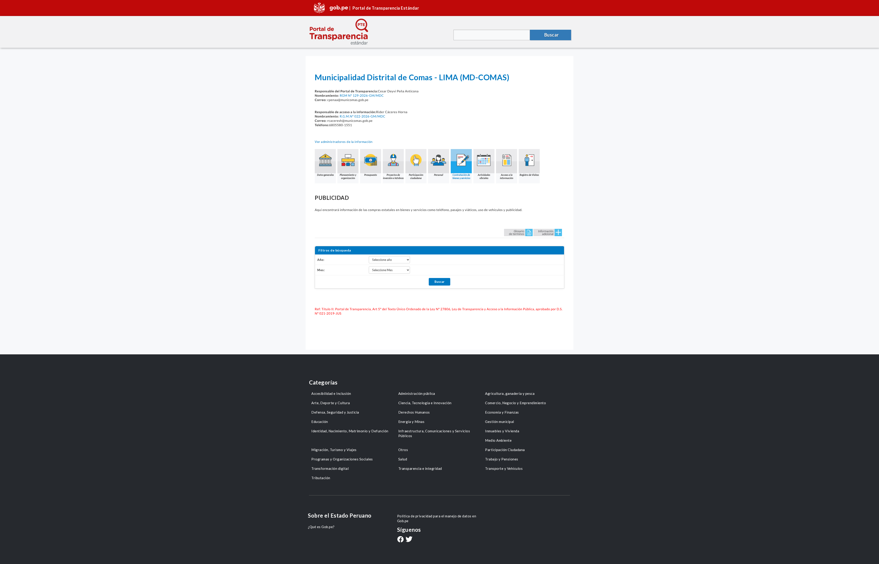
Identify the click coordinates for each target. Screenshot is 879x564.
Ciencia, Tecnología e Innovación (425, 403)
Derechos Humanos (414, 412)
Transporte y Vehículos (504, 468)
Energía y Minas (411, 422)
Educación (319, 422)
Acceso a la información (506, 176)
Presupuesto (370, 174)
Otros (403, 450)
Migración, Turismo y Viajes (334, 450)
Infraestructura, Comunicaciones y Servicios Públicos (434, 433)
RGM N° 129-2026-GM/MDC (362, 95)
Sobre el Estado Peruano (340, 515)
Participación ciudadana (416, 176)
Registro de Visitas (529, 174)
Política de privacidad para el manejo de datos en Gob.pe (436, 518)
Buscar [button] (551, 34)
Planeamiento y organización (348, 176)
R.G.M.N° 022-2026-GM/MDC (362, 116)
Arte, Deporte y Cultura (330, 403)
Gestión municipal (499, 422)
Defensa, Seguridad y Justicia (335, 412)
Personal (438, 174)
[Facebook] (400, 539)
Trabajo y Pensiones (501, 459)
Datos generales (325, 174)
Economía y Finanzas (502, 412)
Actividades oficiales (484, 176)
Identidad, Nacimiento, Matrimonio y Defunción (349, 431)
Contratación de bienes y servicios (461, 176)
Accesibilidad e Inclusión (331, 393)
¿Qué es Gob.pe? (321, 527)
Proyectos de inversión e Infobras (393, 176)
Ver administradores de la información (344, 142)
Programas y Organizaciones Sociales (342, 459)
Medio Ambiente (498, 440)
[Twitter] (409, 539)
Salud (402, 459)
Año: (320, 260)
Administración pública (416, 393)
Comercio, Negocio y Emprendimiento (515, 403)
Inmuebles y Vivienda (502, 431)
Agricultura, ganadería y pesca (509, 393)
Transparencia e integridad (420, 468)
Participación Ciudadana (505, 450)
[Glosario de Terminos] (518, 232)
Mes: (321, 270)
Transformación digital (330, 468)
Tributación (320, 478)
